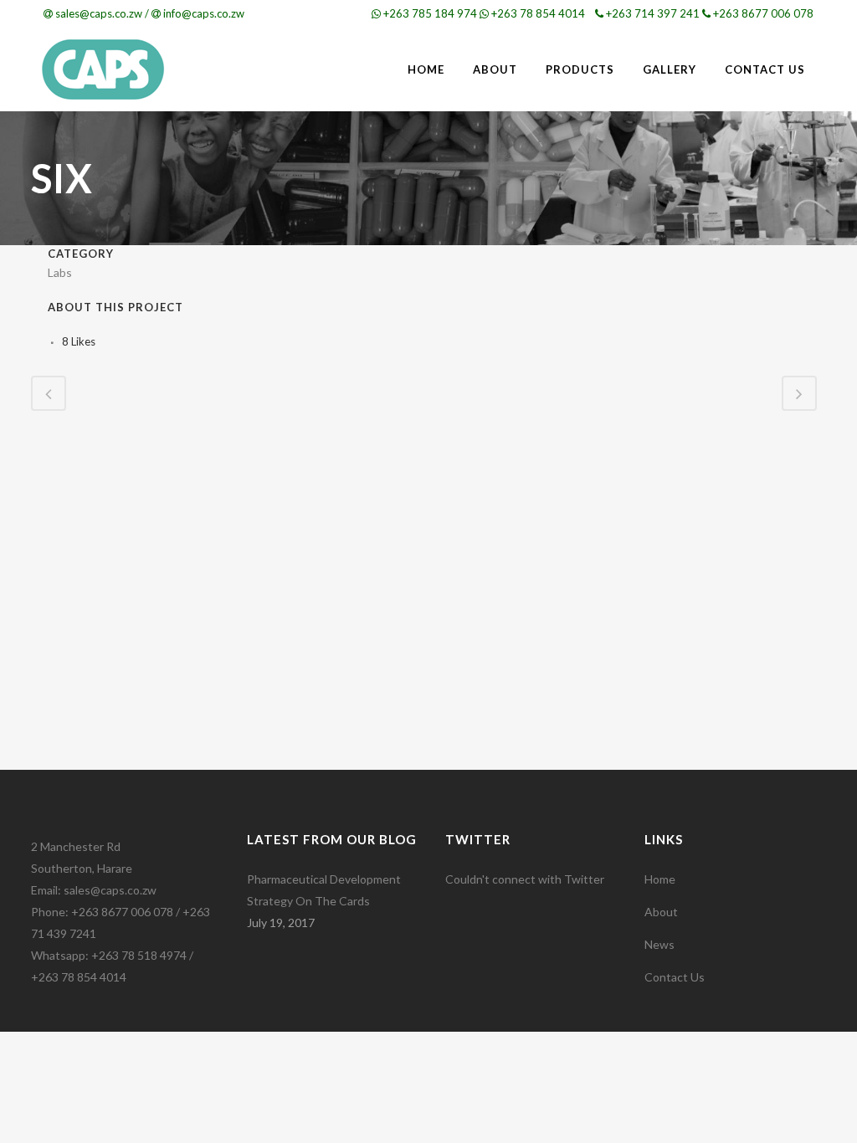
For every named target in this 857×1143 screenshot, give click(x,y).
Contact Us (674, 977)
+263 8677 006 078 (763, 13)
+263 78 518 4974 (139, 955)
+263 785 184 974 (430, 13)
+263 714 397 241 (653, 13)
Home (659, 879)
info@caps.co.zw (203, 13)
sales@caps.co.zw (98, 13)
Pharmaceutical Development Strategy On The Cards (324, 890)
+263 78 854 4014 (538, 13)
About (661, 912)
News (659, 944)
